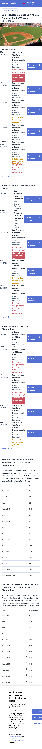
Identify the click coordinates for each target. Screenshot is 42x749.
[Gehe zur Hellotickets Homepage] (9, 3)
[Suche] (20, 3)
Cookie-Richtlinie (15, 736)
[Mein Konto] (39, 3)
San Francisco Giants (10, 10)
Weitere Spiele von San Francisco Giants (22, 202)
